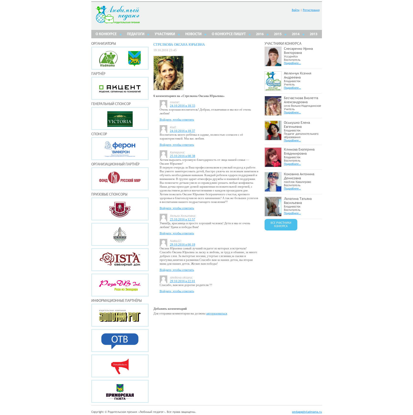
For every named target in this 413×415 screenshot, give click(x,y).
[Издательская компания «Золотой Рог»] (120, 315)
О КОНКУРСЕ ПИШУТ (229, 34)
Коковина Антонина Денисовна (299, 176)
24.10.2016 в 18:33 (182, 105)
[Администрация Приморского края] (134, 65)
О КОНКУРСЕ (106, 34)
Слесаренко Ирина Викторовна (298, 51)
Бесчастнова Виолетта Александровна (301, 100)
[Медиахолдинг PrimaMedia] (120, 365)
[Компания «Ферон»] (120, 148)
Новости (193, 34)
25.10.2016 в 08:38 (182, 156)
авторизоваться (216, 313)
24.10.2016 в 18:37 (182, 131)
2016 (260, 34)
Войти (295, 10)
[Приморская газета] (120, 391)
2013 (313, 34)
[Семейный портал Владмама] (108, 65)
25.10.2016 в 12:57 (182, 219)
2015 (278, 34)
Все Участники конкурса (281, 225)
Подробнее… (292, 63)
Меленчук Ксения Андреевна (297, 75)
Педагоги (135, 34)
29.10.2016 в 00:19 (182, 244)
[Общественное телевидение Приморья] (120, 340)
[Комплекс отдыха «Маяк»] (120, 234)
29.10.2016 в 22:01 (182, 281)
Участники (165, 34)
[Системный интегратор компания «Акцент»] (120, 88)
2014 (295, 34)
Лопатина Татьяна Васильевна (298, 201)
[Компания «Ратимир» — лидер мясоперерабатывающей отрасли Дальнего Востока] (120, 208)
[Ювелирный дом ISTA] (120, 259)
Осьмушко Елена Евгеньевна (297, 125)
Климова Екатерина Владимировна (299, 151)
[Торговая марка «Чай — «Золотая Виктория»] (120, 118)
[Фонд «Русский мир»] (120, 178)
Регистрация (311, 10)
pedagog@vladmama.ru (307, 412)
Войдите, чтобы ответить (177, 119)
